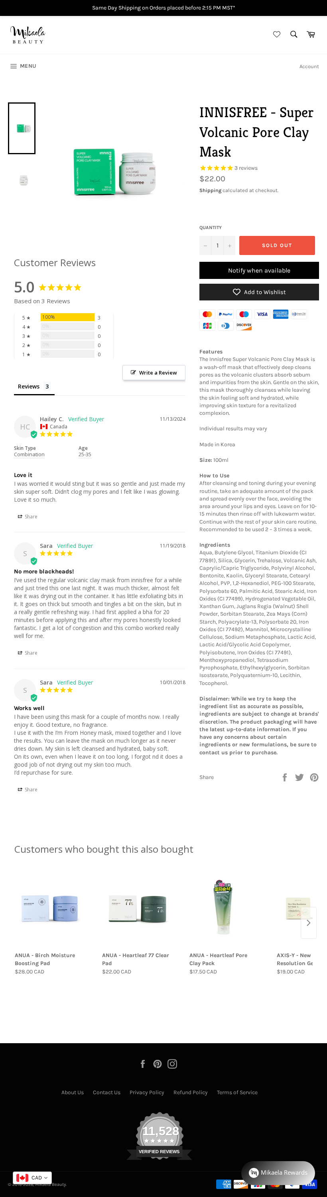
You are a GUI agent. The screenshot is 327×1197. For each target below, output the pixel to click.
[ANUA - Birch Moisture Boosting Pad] (50, 908)
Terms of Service (237, 1092)
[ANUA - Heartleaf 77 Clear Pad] (137, 908)
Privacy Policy (147, 1092)
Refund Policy (190, 1092)
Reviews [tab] (28, 386)
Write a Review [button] (158, 372)
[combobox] (32, 1177)
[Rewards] (278, 1173)
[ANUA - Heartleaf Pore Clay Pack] (224, 908)
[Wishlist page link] (275, 35)
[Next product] (309, 923)
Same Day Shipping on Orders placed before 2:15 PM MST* (163, 7)
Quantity (210, 227)
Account (309, 66)
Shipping (210, 190)
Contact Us (106, 1092)
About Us (72, 1092)
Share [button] (30, 516)
